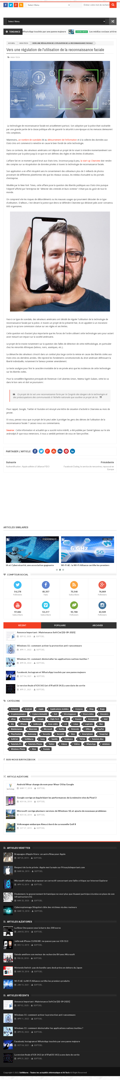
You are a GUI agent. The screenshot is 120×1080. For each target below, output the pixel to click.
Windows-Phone (18, 749)
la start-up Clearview (90, 161)
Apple (41, 709)
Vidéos (77, 744)
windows (106, 744)
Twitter (52, 744)
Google (41, 719)
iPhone (23, 724)
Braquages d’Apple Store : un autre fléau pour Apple (39, 854)
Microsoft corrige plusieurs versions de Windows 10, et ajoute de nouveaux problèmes (61, 811)
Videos (64, 744)
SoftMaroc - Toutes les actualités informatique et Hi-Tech (44, 1073)
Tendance (68, 739)
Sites (73, 734)
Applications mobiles (59, 709)
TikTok (82, 739)
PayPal (101, 729)
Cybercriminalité (39, 714)
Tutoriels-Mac (98, 739)
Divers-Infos (65, 32)
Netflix (62, 729)
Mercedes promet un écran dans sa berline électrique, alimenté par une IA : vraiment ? (83, 566)
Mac (101, 724)
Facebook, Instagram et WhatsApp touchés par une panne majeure (51, 672)
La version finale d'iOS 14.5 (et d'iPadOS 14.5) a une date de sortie (51, 685)
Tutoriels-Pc (16, 744)
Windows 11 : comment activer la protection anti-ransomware (49, 645)
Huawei (78, 719)
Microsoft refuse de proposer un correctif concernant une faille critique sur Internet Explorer (61, 880)
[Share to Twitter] (12, 560)
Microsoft (48, 729)
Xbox (34, 749)
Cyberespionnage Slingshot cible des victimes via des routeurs (45, 907)
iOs (12, 724)
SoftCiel (14, 739)
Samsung (32, 734)
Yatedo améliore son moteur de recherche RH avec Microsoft (44, 954)
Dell (55, 714)
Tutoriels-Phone (35, 744)
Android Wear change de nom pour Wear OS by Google (45, 784)
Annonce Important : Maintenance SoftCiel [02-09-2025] (46, 632)
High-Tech (23, 43)
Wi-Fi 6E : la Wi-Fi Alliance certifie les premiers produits (30, 566)
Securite (46, 734)
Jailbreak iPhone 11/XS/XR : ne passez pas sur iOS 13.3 (41, 941)
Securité (60, 734)
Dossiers (104, 714)
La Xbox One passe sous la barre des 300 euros (37, 928)
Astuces (79, 709)
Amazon (14, 709)
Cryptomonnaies (18, 714)
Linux (75, 724)
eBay (13, 719)
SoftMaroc (29, 739)
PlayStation (16, 734)
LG (65, 724)
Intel (106, 719)
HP (67, 719)
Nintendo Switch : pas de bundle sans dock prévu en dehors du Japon (48, 967)
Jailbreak (37, 724)
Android (28, 709)
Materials (33, 729)
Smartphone (87, 734)
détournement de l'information (62, 140)
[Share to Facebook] (9, 560)
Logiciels (89, 724)
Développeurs (70, 714)
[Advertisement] (60, 498)
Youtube (46, 749)
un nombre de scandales (29, 140)
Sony (42, 739)
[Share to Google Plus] (15, 560)
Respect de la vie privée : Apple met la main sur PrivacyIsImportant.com (49, 867)
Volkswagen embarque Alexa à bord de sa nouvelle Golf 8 (46, 824)
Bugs (102, 709)
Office (88, 729)
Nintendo (75, 729)
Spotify (54, 739)
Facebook (26, 719)
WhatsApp (91, 744)
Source (10, 430)
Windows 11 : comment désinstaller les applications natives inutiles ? (53, 659)
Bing (91, 709)
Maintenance (16, 729)
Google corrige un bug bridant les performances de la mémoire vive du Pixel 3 (56, 797)
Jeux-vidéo (53, 724)
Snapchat (103, 734)
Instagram (92, 719)
